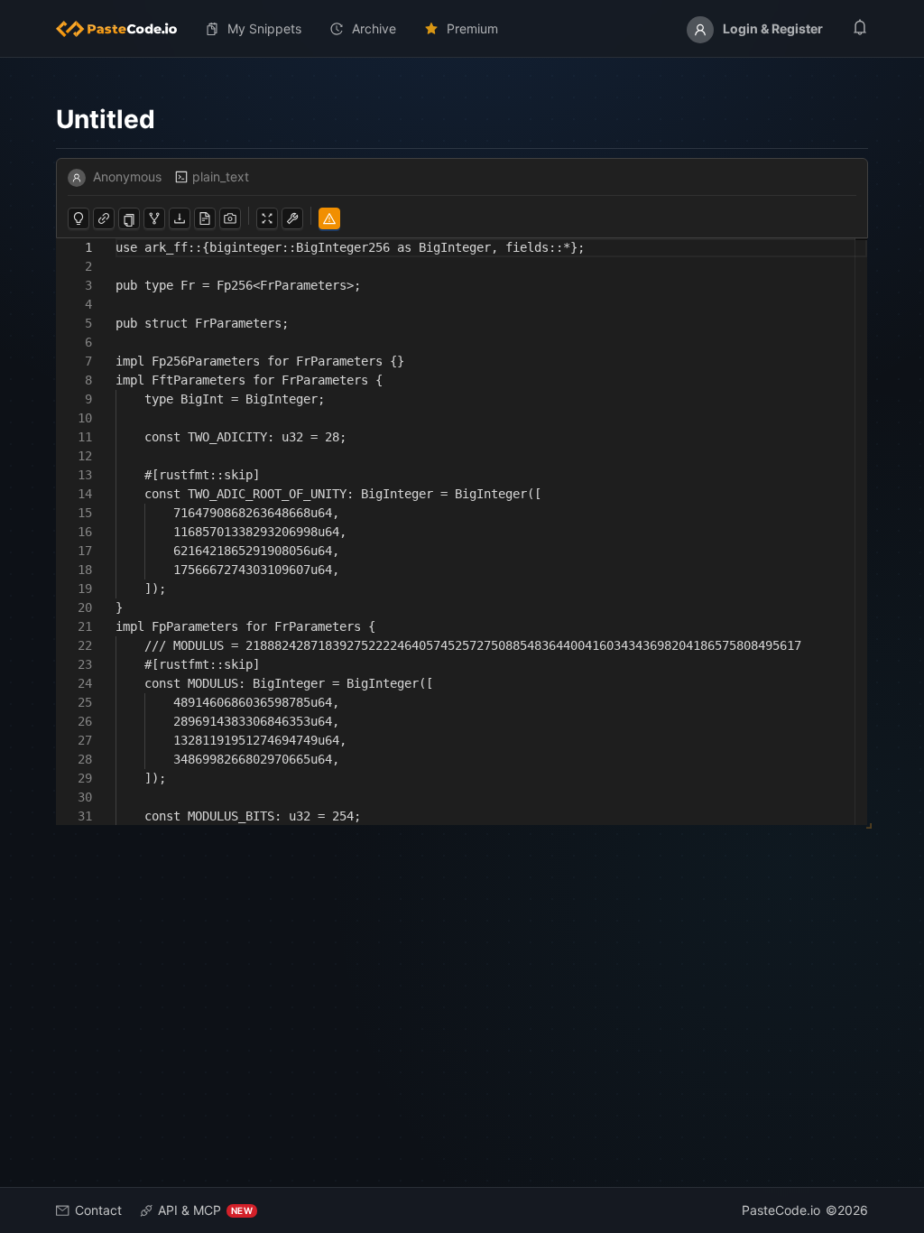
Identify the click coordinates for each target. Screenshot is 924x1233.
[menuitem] (123, 29)
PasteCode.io (781, 1210)
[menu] (462, 29)
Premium (472, 28)
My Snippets (264, 28)
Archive (374, 28)
